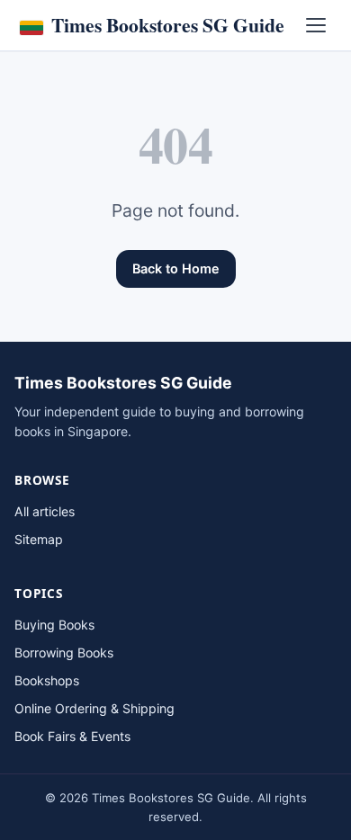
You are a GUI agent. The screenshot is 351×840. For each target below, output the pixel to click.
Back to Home (176, 268)
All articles (44, 511)
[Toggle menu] (316, 25)
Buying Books (54, 624)
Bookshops (46, 680)
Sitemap (38, 539)
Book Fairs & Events (72, 736)
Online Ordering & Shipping (94, 708)
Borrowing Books (63, 652)
